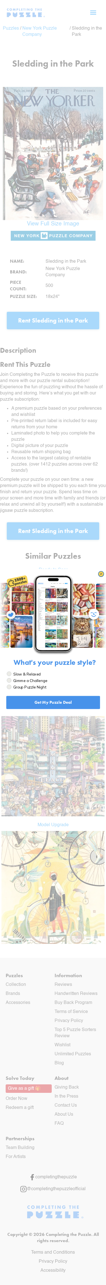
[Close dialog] (101, 574)
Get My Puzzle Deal (53, 702)
